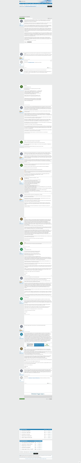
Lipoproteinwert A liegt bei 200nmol (27, 444)
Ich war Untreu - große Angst (26, 432)
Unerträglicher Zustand (24, 16)
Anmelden (50, 3)
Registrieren (47, 3)
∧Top (79, 462)
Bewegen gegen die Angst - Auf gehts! (27, 449)
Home (20, 3)
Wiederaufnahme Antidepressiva (27, 435)
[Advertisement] (38, 212)
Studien (42, 3)
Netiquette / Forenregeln (42, 458)
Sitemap (45, 458)
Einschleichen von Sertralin (26, 434)
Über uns (28, 458)
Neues (23, 3)
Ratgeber (33, 3)
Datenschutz (33, 458)
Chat (35, 3)
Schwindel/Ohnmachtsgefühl (26, 430)
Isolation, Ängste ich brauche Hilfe (27, 437)
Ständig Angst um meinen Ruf (26, 445)
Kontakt (26, 458)
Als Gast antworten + (22, 18)
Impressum (30, 458)
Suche (30, 3)
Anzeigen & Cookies (36, 458)
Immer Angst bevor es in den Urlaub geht (28, 442)
